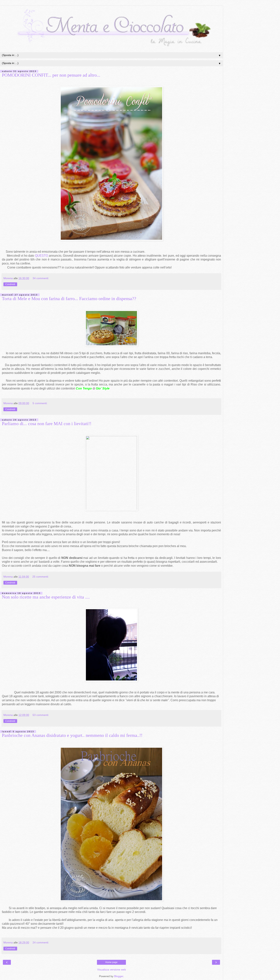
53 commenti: (41, 714)
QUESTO (42, 255)
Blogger (118, 976)
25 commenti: (40, 576)
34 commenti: (41, 278)
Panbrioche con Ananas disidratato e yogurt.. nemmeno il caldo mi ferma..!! (72, 735)
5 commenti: (40, 403)
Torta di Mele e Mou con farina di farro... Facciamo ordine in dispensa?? (69, 298)
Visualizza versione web (111, 969)
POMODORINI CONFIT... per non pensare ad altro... (51, 75)
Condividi (10, 284)
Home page (111, 962)
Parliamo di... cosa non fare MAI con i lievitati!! (46, 423)
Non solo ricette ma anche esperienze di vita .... (46, 596)
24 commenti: (41, 942)
